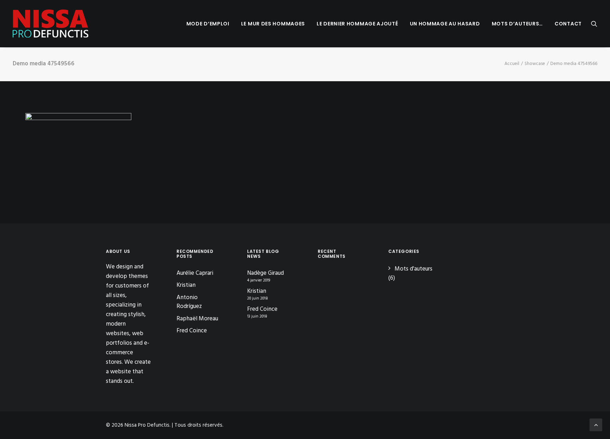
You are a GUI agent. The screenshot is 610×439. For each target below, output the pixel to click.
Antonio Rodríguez (189, 302)
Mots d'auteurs (413, 269)
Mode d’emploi (207, 23)
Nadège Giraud (265, 273)
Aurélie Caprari (195, 273)
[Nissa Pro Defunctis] (50, 24)
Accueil (511, 63)
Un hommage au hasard (445, 23)
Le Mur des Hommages (273, 23)
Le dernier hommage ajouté (357, 23)
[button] (594, 23)
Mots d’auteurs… (517, 23)
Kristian (186, 285)
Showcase (535, 63)
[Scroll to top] (596, 424)
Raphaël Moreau (197, 319)
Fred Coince (192, 331)
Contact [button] (568, 23)
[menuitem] (207, 23)
